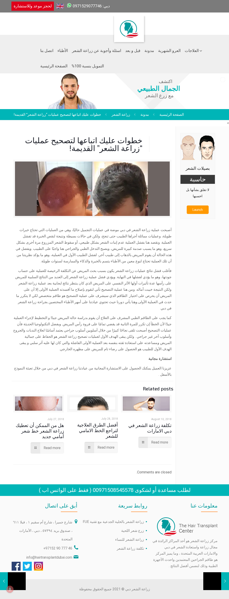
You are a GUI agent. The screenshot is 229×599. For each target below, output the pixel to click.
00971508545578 (113, 490)
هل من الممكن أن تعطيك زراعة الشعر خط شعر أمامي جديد (40, 430)
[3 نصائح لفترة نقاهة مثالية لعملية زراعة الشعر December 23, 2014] (225, 581)
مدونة (144, 114)
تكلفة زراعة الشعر (130, 548)
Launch (198, 209)
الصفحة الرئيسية (171, 114)
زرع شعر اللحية (132, 531)
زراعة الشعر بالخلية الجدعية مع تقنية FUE (113, 522)
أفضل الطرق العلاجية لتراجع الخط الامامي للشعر (97, 430)
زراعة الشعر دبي (137, 589)
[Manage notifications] (9, 589)
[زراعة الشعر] (129, 19)
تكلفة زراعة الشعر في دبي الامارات (150, 427)
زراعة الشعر (121, 114)
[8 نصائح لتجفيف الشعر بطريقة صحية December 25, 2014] (4, 581)
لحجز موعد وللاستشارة (33, 6)
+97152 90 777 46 (57, 548)
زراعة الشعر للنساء (129, 539)
